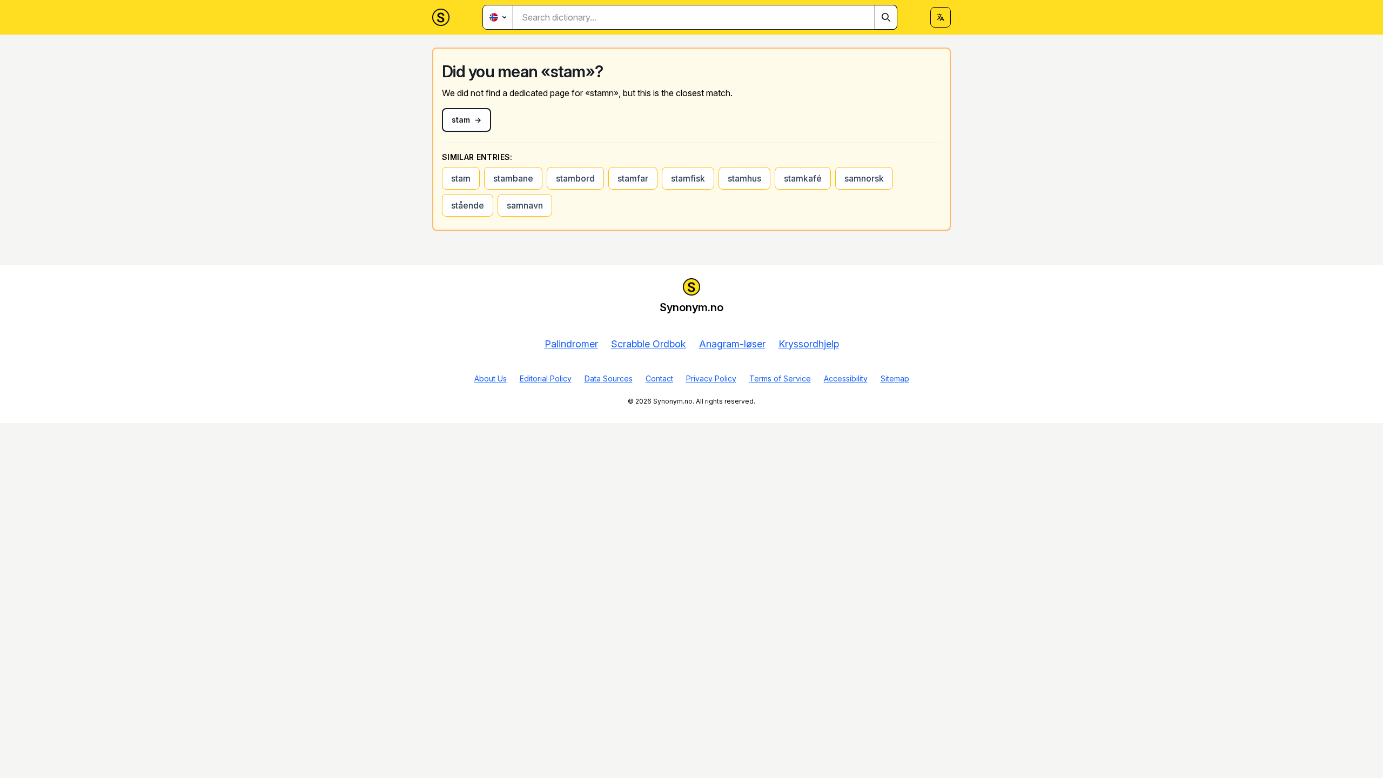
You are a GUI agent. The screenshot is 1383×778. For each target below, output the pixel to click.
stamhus (744, 178)
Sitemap (895, 378)
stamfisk (688, 178)
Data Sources (609, 378)
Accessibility (846, 378)
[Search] (886, 17)
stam (461, 178)
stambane (513, 178)
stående (467, 205)
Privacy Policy (711, 378)
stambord (575, 178)
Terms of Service (780, 378)
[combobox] (705, 17)
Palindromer (571, 344)
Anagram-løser (732, 344)
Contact (659, 378)
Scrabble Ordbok (648, 344)
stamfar (632, 178)
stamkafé (803, 178)
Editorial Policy (546, 378)
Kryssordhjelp (808, 344)
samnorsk (864, 178)
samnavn (525, 205)
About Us (490, 378)
